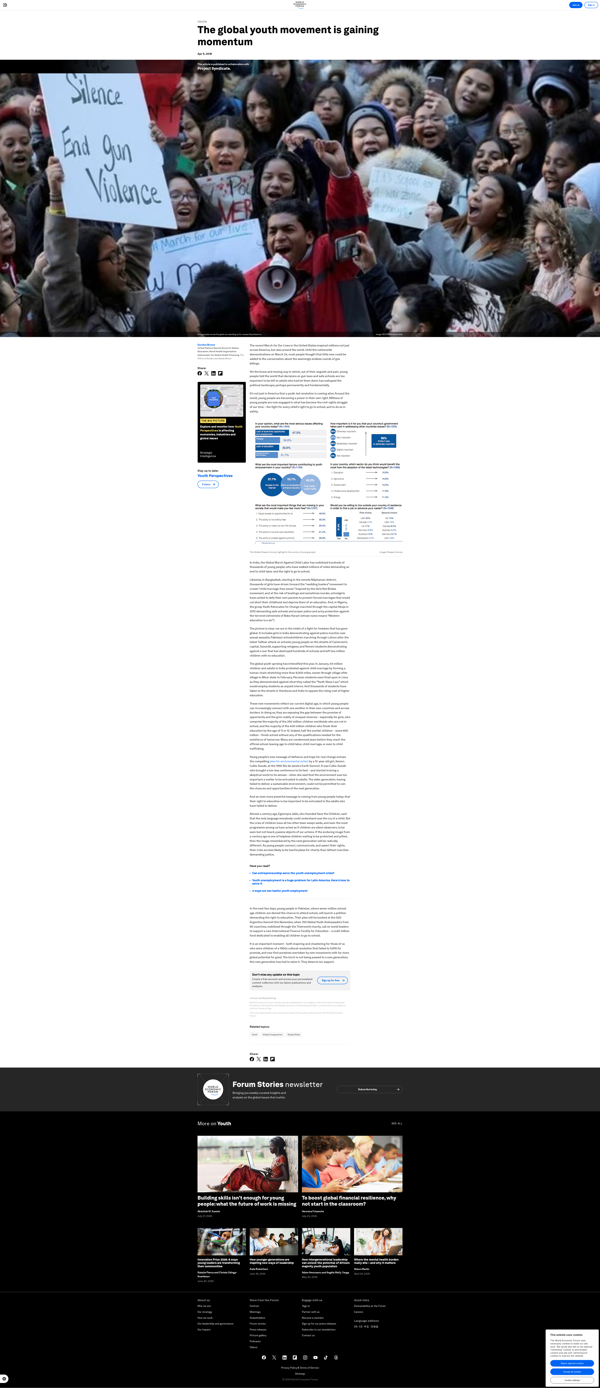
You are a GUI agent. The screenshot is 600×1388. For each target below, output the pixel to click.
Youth (202, 21)
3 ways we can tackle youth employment (280, 890)
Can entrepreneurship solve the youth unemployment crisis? (293, 873)
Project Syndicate (214, 68)
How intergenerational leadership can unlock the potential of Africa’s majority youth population (326, 1263)
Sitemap (300, 1373)
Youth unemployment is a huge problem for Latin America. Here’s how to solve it (301, 882)
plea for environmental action (289, 761)
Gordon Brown (206, 344)
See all (397, 1123)
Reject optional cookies (572, 1363)
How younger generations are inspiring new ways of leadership (272, 1261)
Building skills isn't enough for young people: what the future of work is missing (247, 1201)
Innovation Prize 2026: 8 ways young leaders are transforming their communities (219, 1263)
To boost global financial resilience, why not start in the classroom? (349, 1201)
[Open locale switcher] (4, 1379)
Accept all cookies (572, 1371)
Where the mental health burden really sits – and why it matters (376, 1261)
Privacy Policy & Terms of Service (300, 1367)
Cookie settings (572, 1380)
